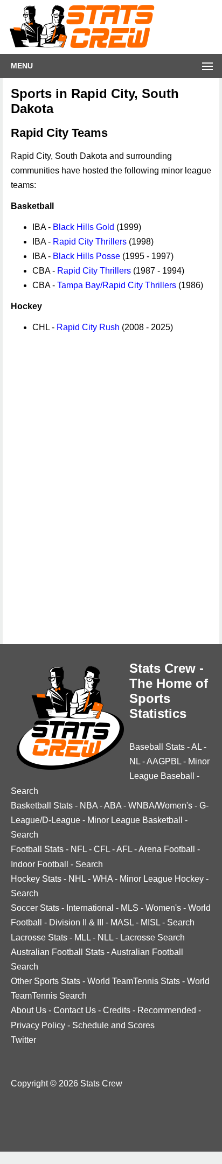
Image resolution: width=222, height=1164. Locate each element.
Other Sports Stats (45, 981)
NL (134, 761)
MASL (122, 922)
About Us (28, 1010)
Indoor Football (39, 864)
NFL (79, 849)
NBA (89, 805)
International (90, 907)
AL (196, 746)
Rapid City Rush (88, 327)
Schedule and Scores (113, 1025)
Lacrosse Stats (39, 937)
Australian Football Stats (58, 952)
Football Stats (37, 849)
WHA (103, 878)
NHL (77, 878)
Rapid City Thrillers (90, 241)
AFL (124, 849)
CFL (102, 849)
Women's (163, 907)
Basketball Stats (42, 805)
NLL (105, 937)
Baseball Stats (157, 746)
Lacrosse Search (152, 937)
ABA (112, 805)
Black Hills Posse (86, 256)
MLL (82, 937)
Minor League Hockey (162, 878)
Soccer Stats (35, 907)
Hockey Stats (36, 878)
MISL (150, 922)
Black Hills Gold (83, 227)
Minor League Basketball (135, 820)
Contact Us (74, 1010)
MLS (129, 907)
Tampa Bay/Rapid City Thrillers (116, 285)
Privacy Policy (38, 1025)
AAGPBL (164, 761)
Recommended (166, 1010)
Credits (116, 1010)
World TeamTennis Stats (133, 981)
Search (24, 791)
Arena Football (166, 849)
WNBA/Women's (160, 805)
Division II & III (76, 922)
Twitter (23, 1039)
